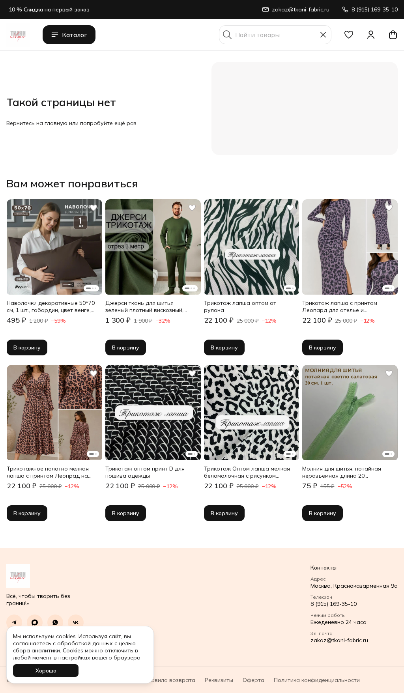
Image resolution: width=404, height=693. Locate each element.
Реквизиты (219, 680)
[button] (349, 34)
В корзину (27, 347)
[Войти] (371, 34)
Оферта (253, 680)
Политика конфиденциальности (317, 680)
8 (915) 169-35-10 (333, 603)
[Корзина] (393, 34)
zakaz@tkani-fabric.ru (339, 640)
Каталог (74, 35)
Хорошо (46, 670)
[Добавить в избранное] (93, 208)
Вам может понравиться (72, 183)
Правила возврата (169, 680)
